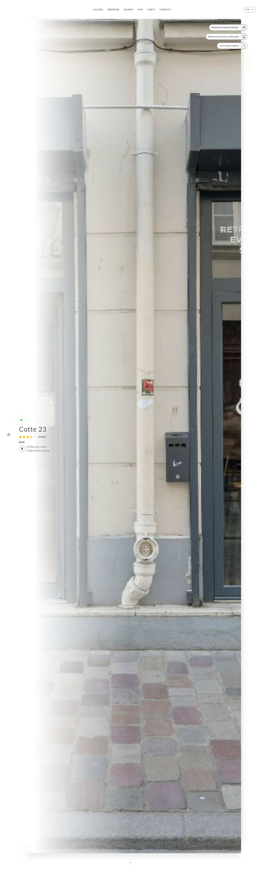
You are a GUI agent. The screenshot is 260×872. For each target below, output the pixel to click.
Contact (165, 9)
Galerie (128, 9)
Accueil (98, 9)
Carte (151, 9)
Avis (140, 9)
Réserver (113, 9)
